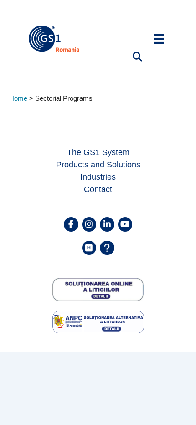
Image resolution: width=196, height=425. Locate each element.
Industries (98, 176)
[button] (132, 56)
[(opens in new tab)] (98, 289)
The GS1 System (98, 152)
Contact (98, 189)
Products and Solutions (98, 164)
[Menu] (159, 38)
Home (18, 98)
